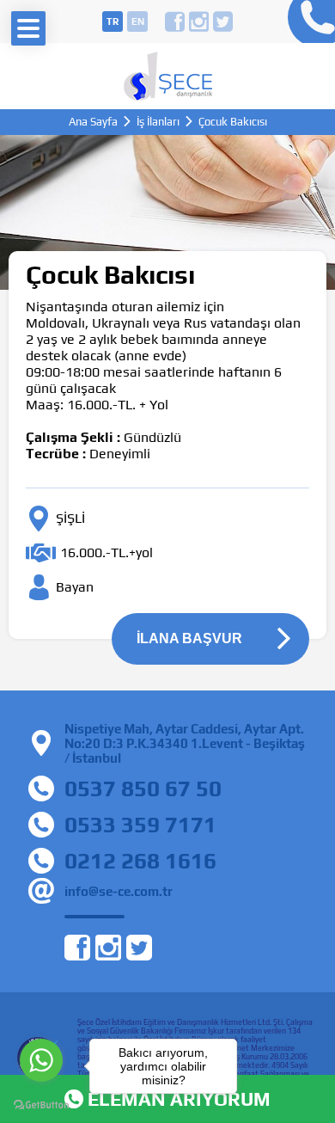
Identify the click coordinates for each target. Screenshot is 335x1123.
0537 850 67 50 (143, 788)
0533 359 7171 (140, 825)
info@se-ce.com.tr (118, 891)
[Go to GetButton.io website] (41, 1105)
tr (113, 21)
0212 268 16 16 (307, 21)
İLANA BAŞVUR (189, 638)
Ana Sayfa (93, 121)
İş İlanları (158, 121)
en (137, 21)
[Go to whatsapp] (41, 1060)
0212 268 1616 (140, 861)
